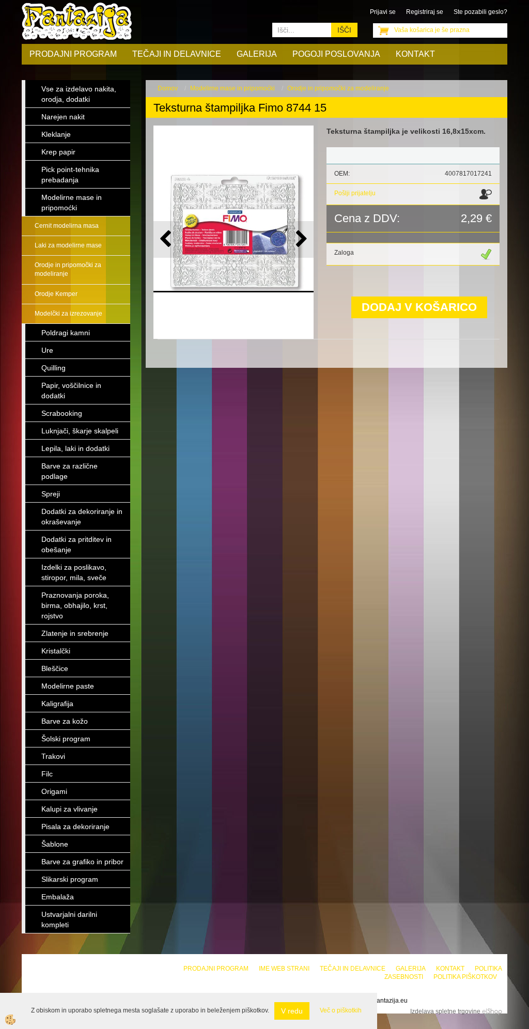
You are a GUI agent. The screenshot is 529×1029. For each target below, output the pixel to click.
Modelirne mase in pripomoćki (232, 88)
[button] (300, 239)
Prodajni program (73, 54)
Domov (168, 88)
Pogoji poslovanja (336, 54)
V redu (292, 1011)
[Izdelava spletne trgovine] (492, 1011)
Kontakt (415, 54)
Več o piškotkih (341, 1010)
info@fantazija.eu (383, 1000)
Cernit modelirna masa (67, 225)
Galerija (257, 54)
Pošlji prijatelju (355, 193)
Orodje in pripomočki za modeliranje (68, 269)
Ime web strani (284, 968)
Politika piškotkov (465, 976)
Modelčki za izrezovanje (68, 313)
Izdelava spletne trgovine (445, 1011)
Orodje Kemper (56, 294)
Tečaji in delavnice (176, 54)
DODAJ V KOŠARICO (419, 307)
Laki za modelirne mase (68, 245)
